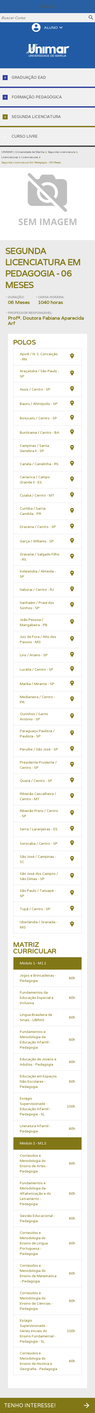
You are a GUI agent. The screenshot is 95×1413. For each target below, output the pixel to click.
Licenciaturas (9, 157)
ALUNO (47, 27)
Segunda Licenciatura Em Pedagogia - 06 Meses (31, 162)
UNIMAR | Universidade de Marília (22, 152)
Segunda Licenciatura (61, 152)
